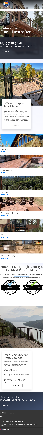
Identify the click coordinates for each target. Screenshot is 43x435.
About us (8, 421)
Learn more (16, 125)
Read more (5, 51)
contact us (5, 405)
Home (2, 421)
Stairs (35, 424)
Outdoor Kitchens (28, 424)
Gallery (14, 421)
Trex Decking (10, 424)
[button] (2, 29)
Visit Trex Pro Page (9, 298)
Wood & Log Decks (19, 424)
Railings (3, 425)
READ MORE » (4, 151)
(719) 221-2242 (3, 412)
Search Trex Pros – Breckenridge (21, 276)
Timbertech (3, 424)
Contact (20, 421)
